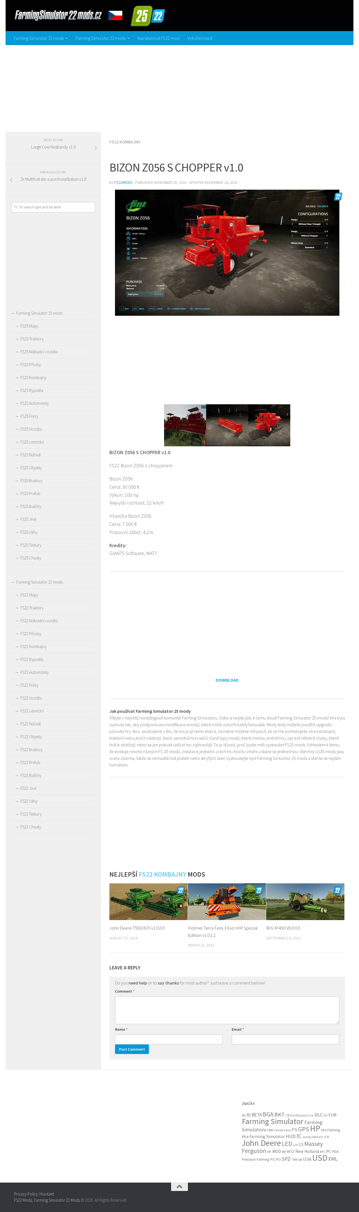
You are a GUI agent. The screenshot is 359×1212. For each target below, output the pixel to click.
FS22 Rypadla (31, 659)
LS (301, 1144)
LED (287, 1144)
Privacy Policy (26, 1194)
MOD (276, 1151)
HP (315, 1128)
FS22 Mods (23, 1200)
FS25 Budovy (31, 480)
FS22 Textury (31, 814)
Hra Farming (330, 1130)
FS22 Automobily (34, 672)
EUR (332, 1115)
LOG (295, 1145)
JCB (326, 1137)
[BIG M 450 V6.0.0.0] (305, 901)
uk (300, 1159)
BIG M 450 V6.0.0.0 (283, 928)
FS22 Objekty (31, 736)
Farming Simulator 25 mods (39, 38)
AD (244, 1115)
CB (287, 1115)
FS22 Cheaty (30, 827)
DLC (318, 1114)
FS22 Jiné (28, 788)
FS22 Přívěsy (30, 633)
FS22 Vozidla (31, 698)
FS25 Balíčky (31, 506)
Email (238, 1029)
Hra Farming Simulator (263, 1136)
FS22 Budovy (31, 749)
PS (272, 1159)
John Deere (261, 1143)
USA (307, 1159)
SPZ (286, 1158)
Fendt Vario (282, 1130)
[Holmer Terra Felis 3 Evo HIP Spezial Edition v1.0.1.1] (227, 901)
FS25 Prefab (30, 493)
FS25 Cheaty (30, 558)
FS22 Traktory (32, 607)
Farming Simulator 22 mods (101, 38)
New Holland (307, 1151)
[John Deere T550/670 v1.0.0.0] (148, 901)
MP (284, 1152)
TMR (294, 1160)
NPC (322, 1152)
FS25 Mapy (29, 326)
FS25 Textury (31, 545)
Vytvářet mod (199, 38)
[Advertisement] (179, 87)
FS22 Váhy (29, 801)
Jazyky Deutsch (312, 1137)
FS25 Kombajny (33, 377)
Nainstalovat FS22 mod (159, 38)
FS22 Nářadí (30, 723)
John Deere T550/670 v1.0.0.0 (137, 928)
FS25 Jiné (28, 519)
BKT (279, 1114)
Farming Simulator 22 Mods (57, 1200)
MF (269, 1152)
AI (249, 1115)
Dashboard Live (302, 1115)
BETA (257, 1115)
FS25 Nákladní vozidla (39, 351)
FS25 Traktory (32, 339)
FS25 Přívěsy (30, 364)
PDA (335, 1151)
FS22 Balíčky (31, 775)
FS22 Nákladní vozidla (39, 620)
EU (326, 1115)
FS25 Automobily (34, 403)
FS (294, 1130)
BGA (268, 1114)
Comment (125, 991)
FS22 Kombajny (125, 142)
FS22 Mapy (29, 595)
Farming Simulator (272, 1121)
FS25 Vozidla (31, 429)
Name (121, 1029)
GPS (303, 1129)
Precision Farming (255, 1159)
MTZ (290, 1151)
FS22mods (123, 182)
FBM (270, 1130)
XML (333, 1158)
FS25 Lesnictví (32, 442)
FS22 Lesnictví (32, 711)
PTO (278, 1160)
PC (328, 1151)
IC (299, 1136)
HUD (291, 1136)
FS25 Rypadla (31, 390)
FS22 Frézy (29, 685)
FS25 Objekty (31, 467)
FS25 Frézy (29, 416)
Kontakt (47, 1194)
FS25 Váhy (29, 532)
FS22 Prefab (30, 762)
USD (319, 1158)
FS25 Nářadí (30, 455)
